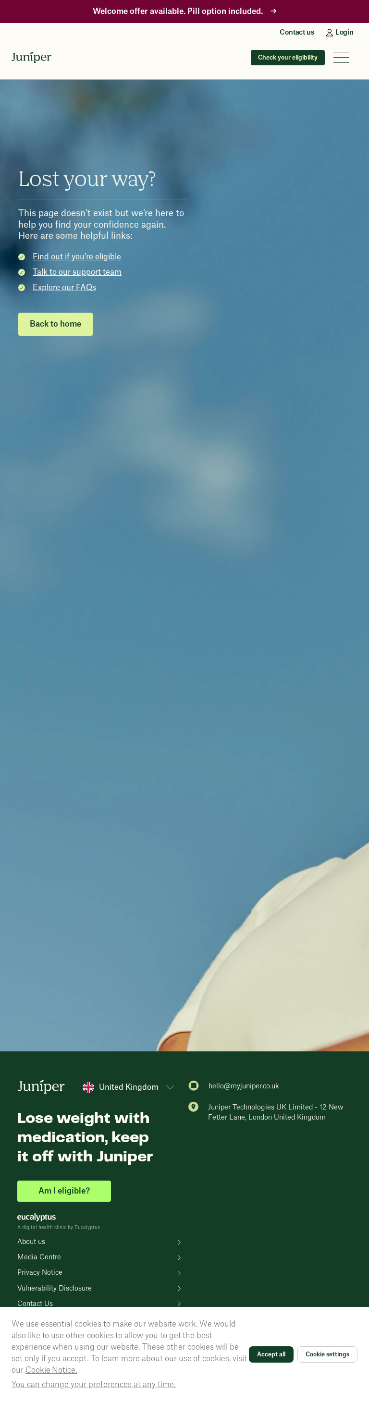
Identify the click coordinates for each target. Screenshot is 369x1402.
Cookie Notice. (51, 1370)
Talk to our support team (77, 272)
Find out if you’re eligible (77, 257)
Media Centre (39, 1257)
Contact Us (35, 1304)
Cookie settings (327, 1354)
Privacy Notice (39, 1272)
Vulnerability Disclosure (54, 1288)
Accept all (271, 1354)
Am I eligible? (64, 1191)
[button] (341, 57)
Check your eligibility (288, 58)
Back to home (55, 324)
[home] (31, 57)
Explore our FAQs (64, 288)
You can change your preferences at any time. (94, 1385)
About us (31, 1242)
